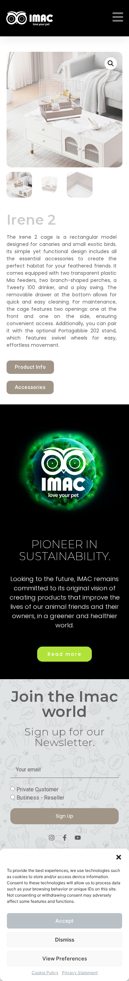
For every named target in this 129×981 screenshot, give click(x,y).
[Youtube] (78, 838)
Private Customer (37, 789)
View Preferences (64, 958)
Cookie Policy (45, 972)
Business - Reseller (40, 797)
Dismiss (64, 939)
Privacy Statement (80, 972)
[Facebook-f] (65, 838)
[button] (118, 857)
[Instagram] (52, 838)
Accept (64, 921)
